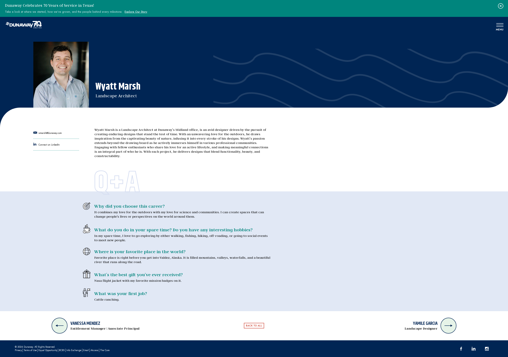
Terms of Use (30, 350)
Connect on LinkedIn (49, 145)
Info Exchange (73, 350)
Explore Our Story (136, 12)
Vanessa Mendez (105, 325)
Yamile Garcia (421, 325)
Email (86, 350)
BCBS (62, 350)
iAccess (94, 350)
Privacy (18, 350)
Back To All (254, 325)
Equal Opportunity (47, 350)
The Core (105, 350)
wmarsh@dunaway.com (50, 133)
